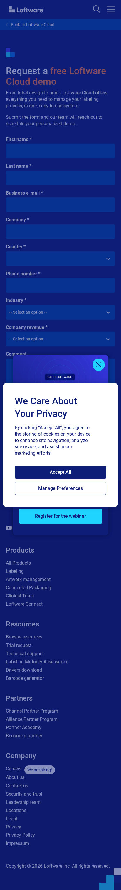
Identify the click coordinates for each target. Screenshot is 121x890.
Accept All (60, 472)
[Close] (99, 365)
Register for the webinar (60, 516)
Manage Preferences (60, 488)
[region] (60, 445)
